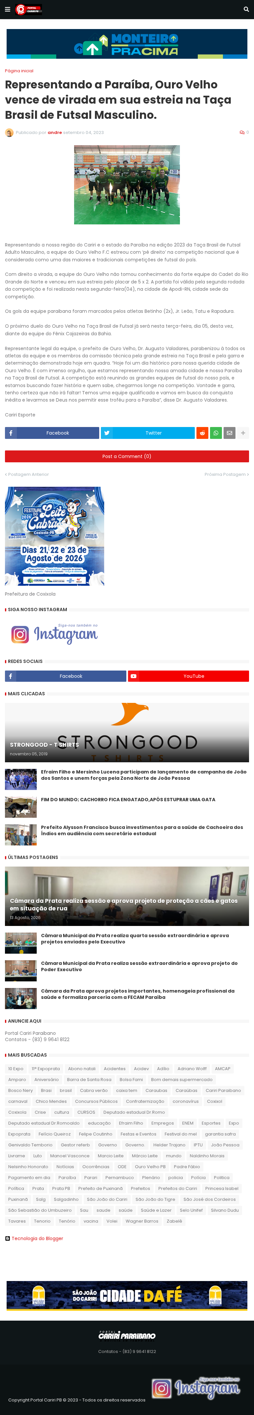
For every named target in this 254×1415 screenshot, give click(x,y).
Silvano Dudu (225, 1210)
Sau (84, 1210)
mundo (174, 1156)
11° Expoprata (46, 1069)
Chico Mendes (51, 1101)
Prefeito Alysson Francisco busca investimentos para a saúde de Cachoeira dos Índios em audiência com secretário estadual (142, 830)
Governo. (135, 1145)
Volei (111, 1221)
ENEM (187, 1123)
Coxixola (17, 1112)
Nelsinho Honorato (28, 1167)
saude (103, 1210)
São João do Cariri (107, 1199)
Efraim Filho (131, 1123)
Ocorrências (95, 1167)
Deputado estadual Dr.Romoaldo (44, 1123)
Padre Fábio (187, 1167)
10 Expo (15, 1069)
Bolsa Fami (131, 1079)
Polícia (198, 1177)
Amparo (17, 1079)
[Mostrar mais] (243, 433)
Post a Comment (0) (127, 456)
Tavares (17, 1221)
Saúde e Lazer (156, 1210)
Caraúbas (186, 1090)
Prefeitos (140, 1188)
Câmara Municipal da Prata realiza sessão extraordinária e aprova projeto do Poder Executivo (139, 966)
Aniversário (46, 1079)
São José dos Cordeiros (210, 1199)
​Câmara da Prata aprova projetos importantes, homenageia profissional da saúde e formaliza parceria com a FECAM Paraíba (137, 994)
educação (99, 1123)
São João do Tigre (155, 1199)
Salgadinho (66, 1199)
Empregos (162, 1123)
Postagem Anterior (28, 474)
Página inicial (19, 71)
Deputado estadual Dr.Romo (134, 1112)
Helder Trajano (169, 1145)
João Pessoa (225, 1145)
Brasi (46, 1090)
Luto (37, 1156)
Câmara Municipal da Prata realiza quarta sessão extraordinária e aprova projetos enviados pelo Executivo (135, 939)
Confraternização (145, 1101)
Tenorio (42, 1221)
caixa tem (126, 1090)
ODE (122, 1167)
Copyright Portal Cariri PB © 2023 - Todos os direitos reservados (77, 1400)
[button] (7, 10)
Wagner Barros (142, 1221)
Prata (38, 1188)
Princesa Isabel (221, 1188)
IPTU (198, 1145)
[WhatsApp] (216, 433)
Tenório (67, 1221)
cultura (61, 1112)
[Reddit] (202, 433)
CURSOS (86, 1112)
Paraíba (67, 1177)
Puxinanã (18, 1199)
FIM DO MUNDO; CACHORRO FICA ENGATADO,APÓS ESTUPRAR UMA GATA (128, 800)
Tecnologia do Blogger (37, 1238)
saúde (126, 1210)
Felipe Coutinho (95, 1134)
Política (16, 1188)
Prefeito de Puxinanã (100, 1188)
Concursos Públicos (96, 1101)
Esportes (211, 1123)
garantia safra (220, 1134)
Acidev (141, 1069)
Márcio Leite (145, 1156)
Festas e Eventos (138, 1134)
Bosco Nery (20, 1090)
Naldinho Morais (207, 1156)
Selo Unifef (191, 1210)
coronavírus (186, 1101)
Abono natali (82, 1069)
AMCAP (223, 1069)
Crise (40, 1112)
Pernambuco (120, 1177)
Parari (90, 1177)
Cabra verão (94, 1090)
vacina (91, 1221)
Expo (234, 1123)
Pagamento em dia (29, 1177)
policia (175, 1177)
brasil (66, 1090)
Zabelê (174, 1221)
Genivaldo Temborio (30, 1145)
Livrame (16, 1156)
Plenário (151, 1177)
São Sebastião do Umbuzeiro (40, 1210)
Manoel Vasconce (70, 1156)
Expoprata (19, 1134)
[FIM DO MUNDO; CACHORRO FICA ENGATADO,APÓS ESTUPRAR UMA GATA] (21, 807)
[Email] (229, 433)
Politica (222, 1177)
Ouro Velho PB (150, 1167)
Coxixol (214, 1101)
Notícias (65, 1167)
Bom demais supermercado (182, 1079)
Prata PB (61, 1188)
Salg (41, 1199)
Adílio (163, 1069)
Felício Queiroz (55, 1134)
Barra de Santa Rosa (89, 1079)
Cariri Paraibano (223, 1090)
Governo (107, 1145)
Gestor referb (75, 1145)
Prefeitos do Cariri (177, 1188)
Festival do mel (181, 1134)
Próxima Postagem (225, 474)
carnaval (17, 1101)
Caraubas (156, 1090)
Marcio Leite (111, 1156)
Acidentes (115, 1069)
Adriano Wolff (192, 1069)
